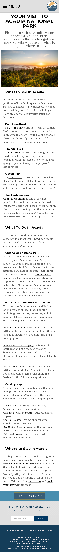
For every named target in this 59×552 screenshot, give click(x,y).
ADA (50, 530)
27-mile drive (17, 127)
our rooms (35, 481)
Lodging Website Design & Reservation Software (26, 547)
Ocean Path (15, 177)
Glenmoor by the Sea (21, 463)
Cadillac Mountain (14, 198)
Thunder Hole (11, 152)
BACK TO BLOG (29, 496)
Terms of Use (36, 530)
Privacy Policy (15, 530)
